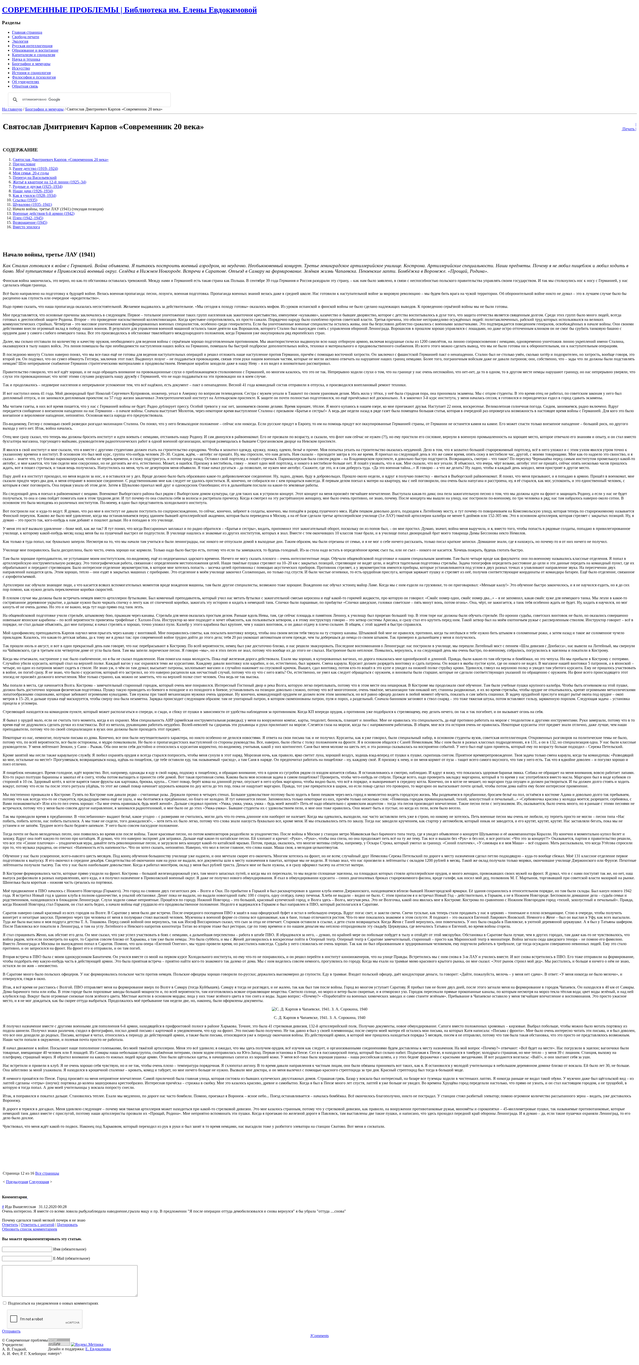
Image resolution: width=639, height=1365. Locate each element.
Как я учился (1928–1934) (34, 195)
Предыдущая (17, 1182)
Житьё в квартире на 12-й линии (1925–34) (49, 182)
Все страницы (47, 1173)
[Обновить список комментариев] (27, 1197)
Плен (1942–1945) (28, 218)
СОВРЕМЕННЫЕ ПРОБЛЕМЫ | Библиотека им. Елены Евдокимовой (129, 9)
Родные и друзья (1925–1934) (37, 186)
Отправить (11, 1331)
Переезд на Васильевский (35, 177)
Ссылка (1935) (25, 200)
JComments (319, 1336)
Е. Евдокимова (98, 1349)
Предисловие (24, 164)
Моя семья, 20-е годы (31, 173)
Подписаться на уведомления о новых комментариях (53, 1303)
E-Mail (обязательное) (71, 1258)
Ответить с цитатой (37, 1225)
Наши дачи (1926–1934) (33, 191)
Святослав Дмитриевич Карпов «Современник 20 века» (61, 159)
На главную (12, 109)
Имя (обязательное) (69, 1249)
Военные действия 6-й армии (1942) (43, 213)
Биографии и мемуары (44, 109)
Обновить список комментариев (29, 1229)
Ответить (10, 1225)
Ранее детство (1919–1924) (35, 168)
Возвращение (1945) (30, 222)
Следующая (39, 1182)
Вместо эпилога (26, 227)
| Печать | (629, 126)
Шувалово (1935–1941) (32, 204)
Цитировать (67, 1225)
